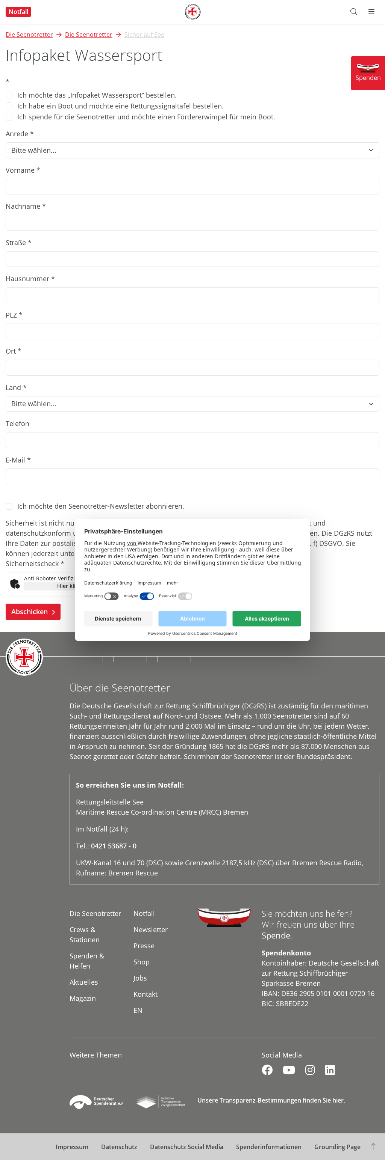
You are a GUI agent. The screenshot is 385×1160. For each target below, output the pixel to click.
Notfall (18, 12)
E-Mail (18, 459)
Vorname (23, 170)
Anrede (20, 133)
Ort (13, 351)
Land (16, 387)
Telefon (17, 423)
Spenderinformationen (269, 1147)
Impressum (72, 1147)
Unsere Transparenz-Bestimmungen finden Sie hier (270, 1100)
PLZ (14, 314)
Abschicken (30, 611)
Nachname (26, 206)
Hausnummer (30, 278)
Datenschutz (119, 1147)
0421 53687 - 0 (113, 845)
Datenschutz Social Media (186, 1147)
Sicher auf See (144, 34)
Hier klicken (72, 585)
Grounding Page (337, 1147)
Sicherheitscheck (35, 563)
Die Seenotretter (29, 34)
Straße (19, 242)
